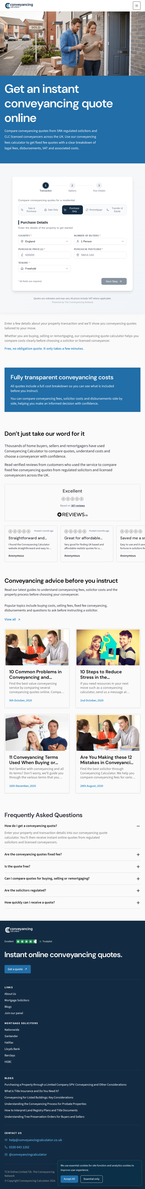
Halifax (9, 1042)
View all (10, 619)
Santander (11, 1036)
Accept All (69, 1179)
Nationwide (12, 1030)
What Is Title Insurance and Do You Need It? (32, 1091)
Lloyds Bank (12, 1049)
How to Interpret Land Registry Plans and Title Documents (41, 1110)
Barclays (10, 1055)
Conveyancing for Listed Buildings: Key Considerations (39, 1097)
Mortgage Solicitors (17, 1000)
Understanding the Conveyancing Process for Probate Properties (45, 1104)
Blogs (8, 1007)
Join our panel (14, 1013)
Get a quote (15, 969)
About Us (10, 994)
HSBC (8, 1062)
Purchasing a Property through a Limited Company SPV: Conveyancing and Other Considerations (65, 1085)
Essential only (91, 1179)
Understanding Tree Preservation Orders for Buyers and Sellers (44, 1117)
